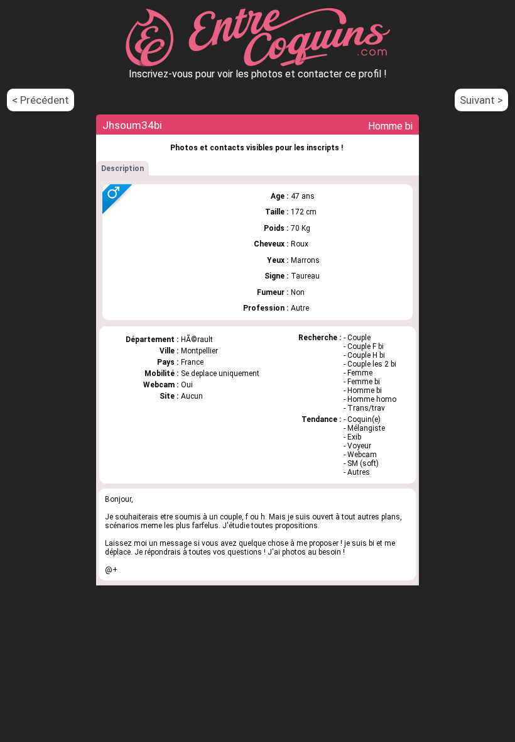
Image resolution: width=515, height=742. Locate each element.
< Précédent (40, 100)
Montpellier (199, 350)
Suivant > (481, 100)
